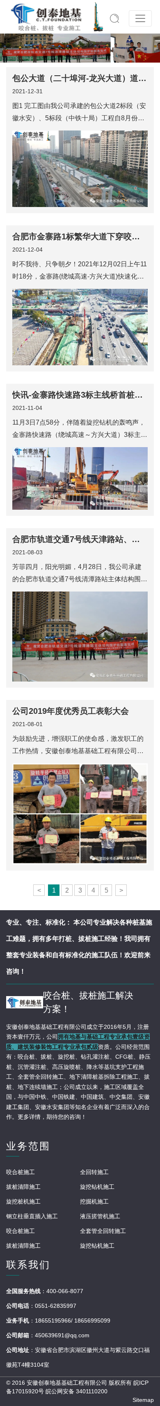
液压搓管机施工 (100, 1216)
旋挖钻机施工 (97, 1186)
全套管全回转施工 (103, 1231)
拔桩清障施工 (23, 1186)
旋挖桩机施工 (23, 1201)
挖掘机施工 (94, 1201)
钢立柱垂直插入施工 (32, 1216)
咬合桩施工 (20, 1172)
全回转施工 (94, 1172)
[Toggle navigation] (140, 18)
